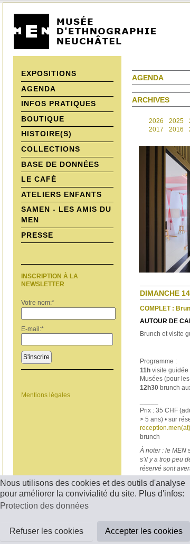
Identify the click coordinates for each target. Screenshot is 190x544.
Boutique (42, 119)
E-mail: (32, 329)
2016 (176, 129)
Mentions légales (45, 395)
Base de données (60, 164)
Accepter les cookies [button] (144, 531)
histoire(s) (46, 133)
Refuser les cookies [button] (46, 531)
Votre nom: (37, 302)
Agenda (38, 89)
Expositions (49, 73)
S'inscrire (36, 357)
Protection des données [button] (44, 505)
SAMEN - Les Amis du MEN (66, 214)
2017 (156, 129)
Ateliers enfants (61, 194)
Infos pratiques (58, 103)
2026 (156, 121)
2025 (176, 121)
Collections (50, 149)
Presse (37, 235)
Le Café (38, 179)
